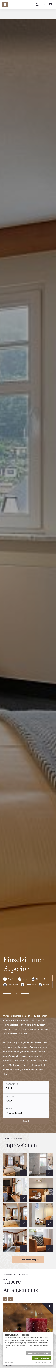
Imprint (37, 1362)
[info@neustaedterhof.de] (50, 4)
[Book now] (37, 4)
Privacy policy (46, 1362)
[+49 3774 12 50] (43, 4)
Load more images (30, 1259)
